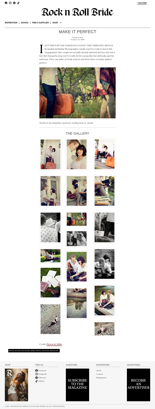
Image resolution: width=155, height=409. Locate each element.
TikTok (41, 381)
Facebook (42, 370)
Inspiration (11, 23)
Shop (55, 23)
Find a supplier (40, 23)
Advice (24, 23)
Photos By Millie (54, 344)
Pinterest (42, 378)
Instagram (42, 374)
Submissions (101, 378)
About (98, 370)
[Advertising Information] (138, 385)
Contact (99, 374)
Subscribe (142, 3)
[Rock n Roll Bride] (77, 12)
